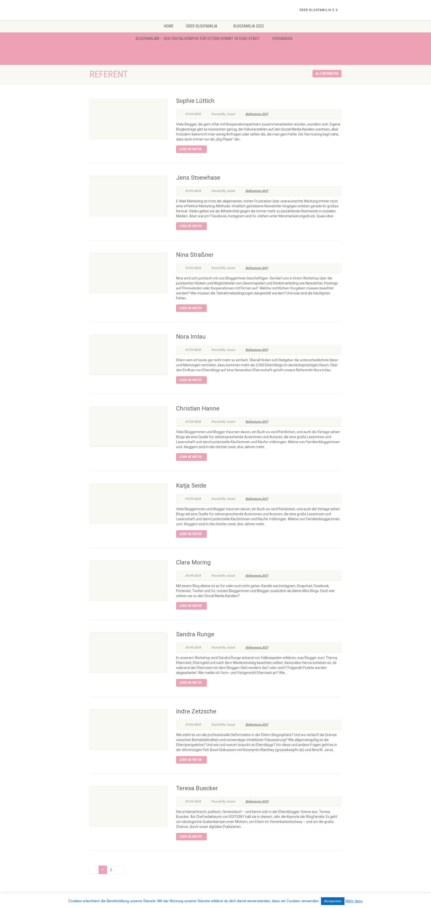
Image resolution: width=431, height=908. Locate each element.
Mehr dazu (354, 901)
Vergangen (282, 38)
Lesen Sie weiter (190, 149)
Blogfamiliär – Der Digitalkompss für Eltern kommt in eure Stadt (197, 38)
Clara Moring (193, 562)
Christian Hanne (197, 408)
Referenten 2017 (256, 114)
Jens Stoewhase (198, 177)
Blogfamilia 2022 (248, 26)
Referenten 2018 (256, 801)
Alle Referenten (327, 73)
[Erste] (94, 870)
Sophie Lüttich (195, 100)
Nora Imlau (191, 336)
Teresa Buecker (197, 788)
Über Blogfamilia (201, 26)
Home (168, 26)
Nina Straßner (195, 254)
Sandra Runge (195, 634)
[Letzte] (119, 870)
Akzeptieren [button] (332, 901)
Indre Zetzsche (196, 711)
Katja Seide (191, 485)
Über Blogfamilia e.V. (319, 10)
